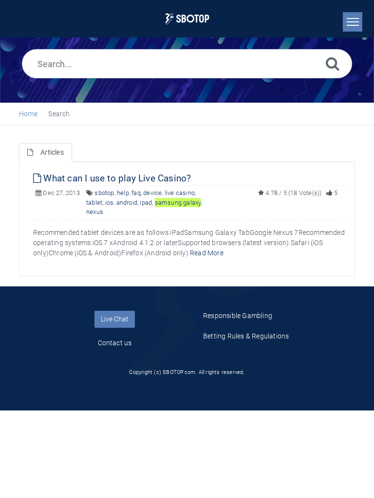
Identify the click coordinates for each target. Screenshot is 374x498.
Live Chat (115, 319)
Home (28, 114)
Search (59, 114)
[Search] (332, 63)
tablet (94, 202)
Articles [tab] (52, 152)
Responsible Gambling (237, 316)
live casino (180, 192)
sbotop (104, 192)
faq (136, 192)
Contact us (115, 343)
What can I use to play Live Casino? (116, 178)
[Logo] (187, 18)
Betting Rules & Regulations (246, 336)
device (152, 192)
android (126, 202)
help (123, 192)
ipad (146, 202)
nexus (94, 211)
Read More (207, 253)
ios (109, 202)
